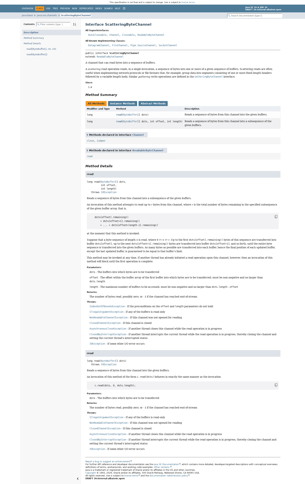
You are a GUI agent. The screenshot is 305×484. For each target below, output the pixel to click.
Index (98, 8)
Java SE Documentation (166, 464)
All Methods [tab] (96, 103)
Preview (65, 8)
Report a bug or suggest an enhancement (107, 461)
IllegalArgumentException (106, 311)
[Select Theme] (124, 8)
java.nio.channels (47, 15)
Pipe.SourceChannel (143, 45)
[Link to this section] (119, 95)
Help (117, 8)
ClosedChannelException (105, 323)
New (74, 8)
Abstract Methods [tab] (153, 103)
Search (108, 8)
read (119, 114)
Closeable (128, 34)
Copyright (90, 473)
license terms (188, 2)
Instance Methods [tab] (122, 103)
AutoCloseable (97, 34)
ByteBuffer (130, 114)
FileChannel (120, 45)
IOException (108, 192)
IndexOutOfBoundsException (107, 306)
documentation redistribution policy (169, 475)
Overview (27, 8)
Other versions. (162, 467)
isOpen (101, 140)
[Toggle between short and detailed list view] (87, 135)
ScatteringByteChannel (76, 15)
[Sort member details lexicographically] (74, 24)
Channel (114, 34)
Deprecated (86, 8)
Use (48, 8)
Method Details (32, 43)
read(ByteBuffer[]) (36, 54)
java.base (27, 15)
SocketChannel (168, 45)
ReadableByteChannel (150, 34)
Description (31, 32)
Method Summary (34, 38)
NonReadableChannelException (108, 317)
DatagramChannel (98, 45)
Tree (55, 8)
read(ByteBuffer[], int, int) (41, 49)
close (90, 140)
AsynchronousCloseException (107, 328)
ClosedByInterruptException (107, 334)
